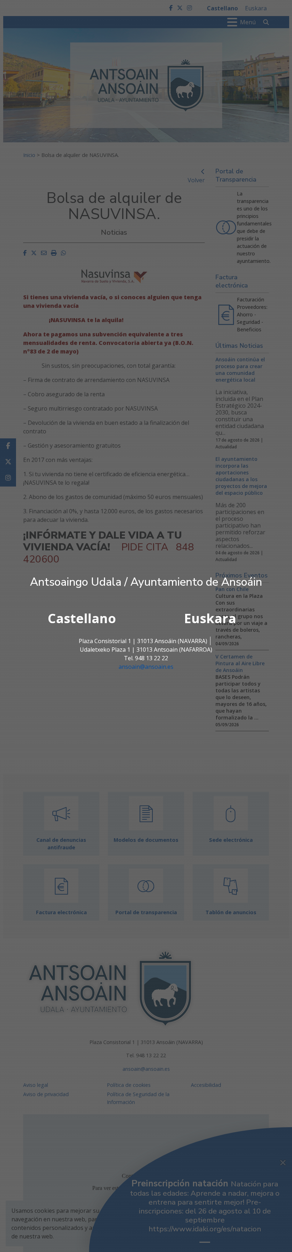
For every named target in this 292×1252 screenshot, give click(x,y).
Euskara (210, 618)
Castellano (82, 618)
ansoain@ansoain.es (146, 667)
